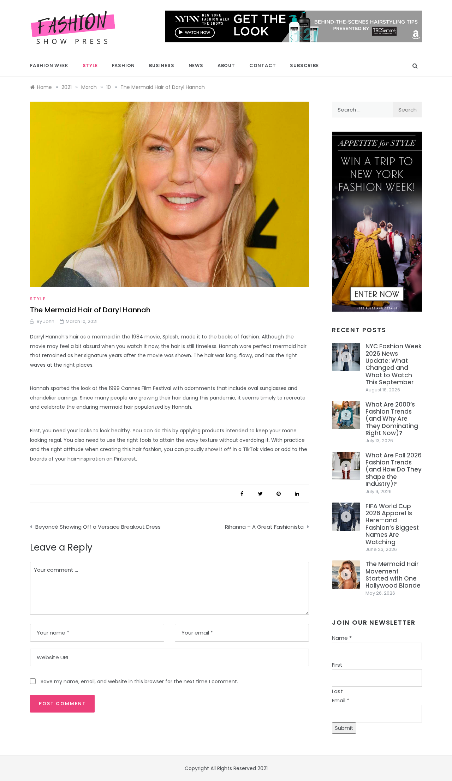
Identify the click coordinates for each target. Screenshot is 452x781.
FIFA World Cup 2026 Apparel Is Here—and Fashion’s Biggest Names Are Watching (392, 524)
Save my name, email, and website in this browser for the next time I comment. (139, 681)
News (196, 65)
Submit (344, 728)
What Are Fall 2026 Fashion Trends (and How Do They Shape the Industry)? (393, 469)
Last (337, 691)
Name (342, 638)
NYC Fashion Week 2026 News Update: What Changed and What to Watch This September (393, 364)
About (226, 65)
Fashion (123, 65)
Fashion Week (49, 65)
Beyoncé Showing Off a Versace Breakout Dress (98, 526)
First (337, 664)
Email (340, 700)
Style (90, 65)
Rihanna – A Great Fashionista (264, 526)
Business (161, 65)
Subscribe (304, 65)
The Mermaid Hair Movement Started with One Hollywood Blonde (393, 575)
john (48, 321)
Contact (262, 65)
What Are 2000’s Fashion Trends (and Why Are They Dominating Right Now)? (391, 419)
